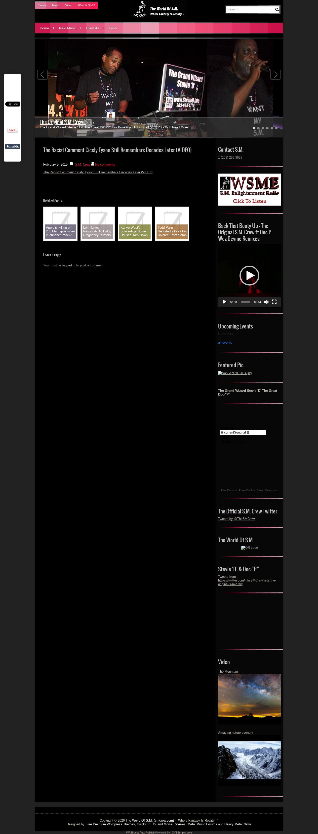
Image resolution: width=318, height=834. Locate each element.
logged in (68, 265)
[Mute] (266, 301)
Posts (113, 28)
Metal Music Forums (202, 824)
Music (55, 5)
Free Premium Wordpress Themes (110, 824)
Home (44, 28)
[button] (249, 276)
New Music (67, 28)
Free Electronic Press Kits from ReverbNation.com (249, 490)
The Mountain (228, 671)
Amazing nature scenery (235, 732)
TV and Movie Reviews (169, 824)
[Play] (224, 301)
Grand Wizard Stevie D (61, 122)
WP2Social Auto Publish (140, 832)
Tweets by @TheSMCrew (236, 519)
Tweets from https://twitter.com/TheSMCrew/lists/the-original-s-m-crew (247, 580)
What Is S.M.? (86, 5)
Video (68, 5)
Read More (168, 127)
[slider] (245, 302)
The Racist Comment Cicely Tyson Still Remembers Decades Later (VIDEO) (98, 172)
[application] (249, 275)
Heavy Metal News (237, 824)
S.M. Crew (82, 164)
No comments (105, 164)
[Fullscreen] (274, 301)
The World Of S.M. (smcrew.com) (150, 820)
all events (225, 342)
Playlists (92, 28)
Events (42, 5)
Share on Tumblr (12, 146)
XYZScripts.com (182, 832)
